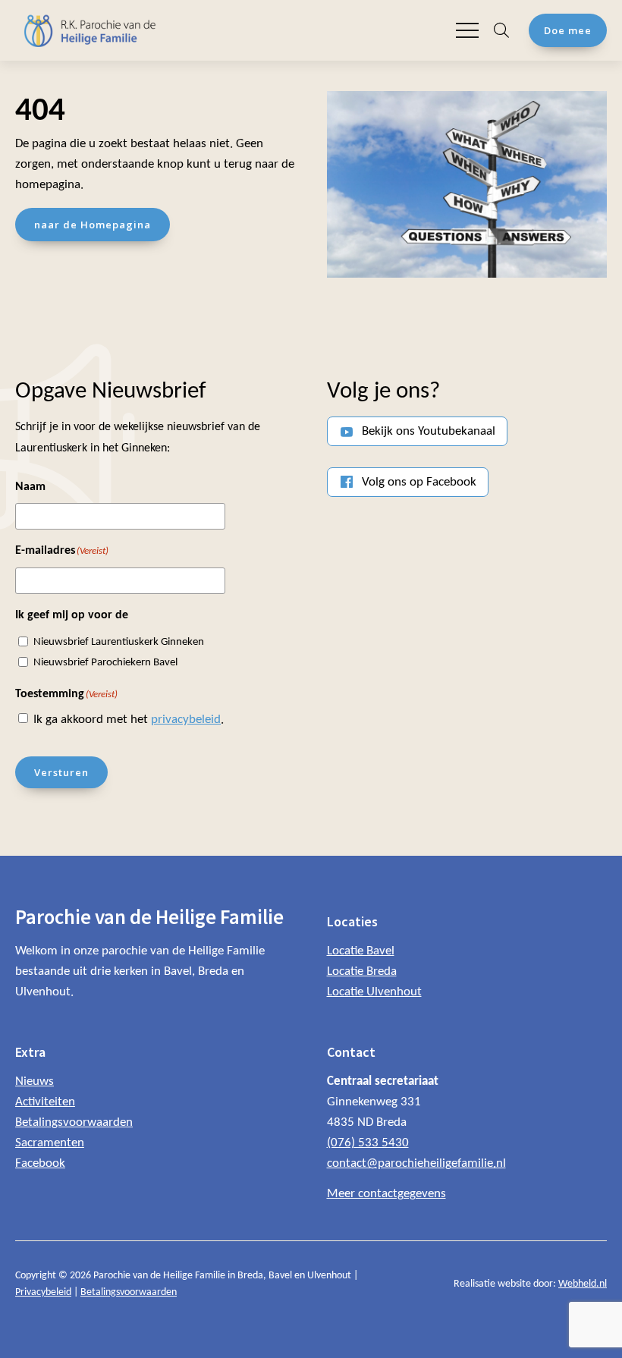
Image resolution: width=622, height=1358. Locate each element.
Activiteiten (45, 1102)
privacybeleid (186, 719)
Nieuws (34, 1081)
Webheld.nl (582, 1284)
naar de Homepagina (92, 224)
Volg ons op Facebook (419, 482)
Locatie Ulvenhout (374, 991)
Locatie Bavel (360, 951)
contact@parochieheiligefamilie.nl (416, 1163)
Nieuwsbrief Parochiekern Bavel (105, 662)
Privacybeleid (43, 1292)
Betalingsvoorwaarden (74, 1122)
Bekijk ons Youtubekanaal (428, 431)
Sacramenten (49, 1142)
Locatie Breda (362, 971)
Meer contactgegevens (386, 1193)
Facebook (40, 1163)
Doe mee (568, 30)
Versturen (61, 772)
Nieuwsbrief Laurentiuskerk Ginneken (118, 642)
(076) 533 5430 (368, 1142)
